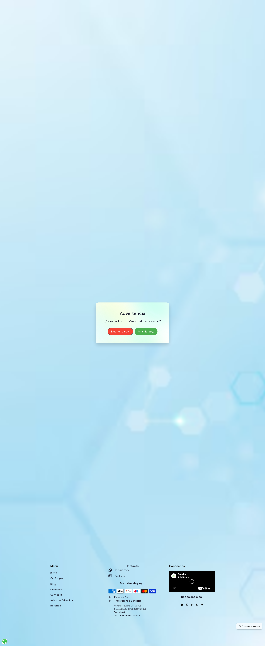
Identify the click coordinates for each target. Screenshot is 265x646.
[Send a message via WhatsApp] (4, 641)
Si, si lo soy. (146, 331)
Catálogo (56, 578)
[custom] (181, 604)
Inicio (53, 572)
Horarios (55, 605)
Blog (53, 584)
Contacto (56, 594)
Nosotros (56, 589)
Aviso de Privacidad (62, 600)
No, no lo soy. (120, 331)
